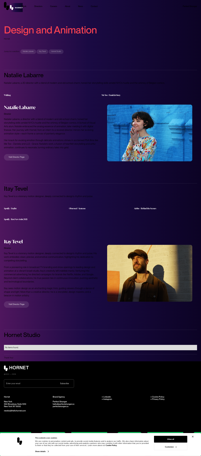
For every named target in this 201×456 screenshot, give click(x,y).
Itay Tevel (42, 51)
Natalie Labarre (28, 51)
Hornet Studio (56, 51)
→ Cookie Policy (157, 397)
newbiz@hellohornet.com (15, 411)
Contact (94, 6)
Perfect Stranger (190, 6)
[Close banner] (193, 436)
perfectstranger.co (61, 406)
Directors (38, 6)
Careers (53, 6)
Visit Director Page (16, 157)
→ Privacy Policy (157, 399)
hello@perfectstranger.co (63, 404)
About (67, 6)
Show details (40, 451)
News (80, 6)
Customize (169, 447)
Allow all (170, 439)
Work (24, 6)
